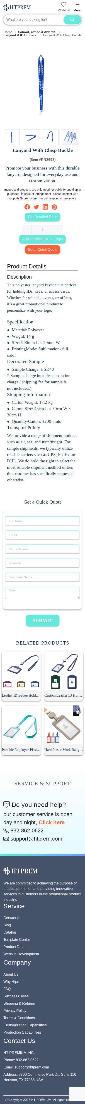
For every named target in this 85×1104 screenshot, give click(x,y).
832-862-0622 (26, 830)
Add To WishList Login (42, 239)
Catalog (9, 932)
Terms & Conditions (19, 1018)
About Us (10, 974)
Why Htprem (13, 982)
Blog (7, 925)
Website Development (21, 954)
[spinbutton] (42, 229)
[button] (77, 4)
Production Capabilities (22, 1032)
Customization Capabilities (25, 1025)
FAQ (7, 989)
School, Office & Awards (37, 32)
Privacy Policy (14, 1011)
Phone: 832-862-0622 (21, 1060)
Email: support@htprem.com (26, 1067)
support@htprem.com (35, 839)
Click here (52, 822)
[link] (7, 32)
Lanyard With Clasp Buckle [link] (62, 35)
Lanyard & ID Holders (20, 35)
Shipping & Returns (19, 1003)
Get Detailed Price (42, 217)
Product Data (13, 947)
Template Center (16, 940)
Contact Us (12, 918)
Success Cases (16, 996)
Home (7, 32)
